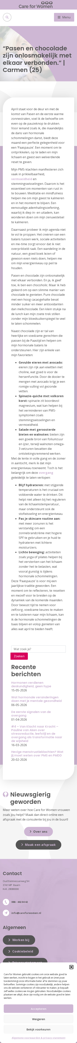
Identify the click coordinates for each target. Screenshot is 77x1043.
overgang (46, 473)
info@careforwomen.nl (26, 913)
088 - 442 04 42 (19, 902)
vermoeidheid (21, 179)
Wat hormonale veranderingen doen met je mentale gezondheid (36, 699)
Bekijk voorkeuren (38, 1029)
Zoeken (19, 656)
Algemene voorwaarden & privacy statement (38, 1037)
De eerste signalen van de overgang (31, 714)
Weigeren (38, 1019)
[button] (71, 967)
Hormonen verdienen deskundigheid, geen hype (31, 684)
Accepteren (38, 1009)
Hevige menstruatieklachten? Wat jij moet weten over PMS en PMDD (37, 754)
